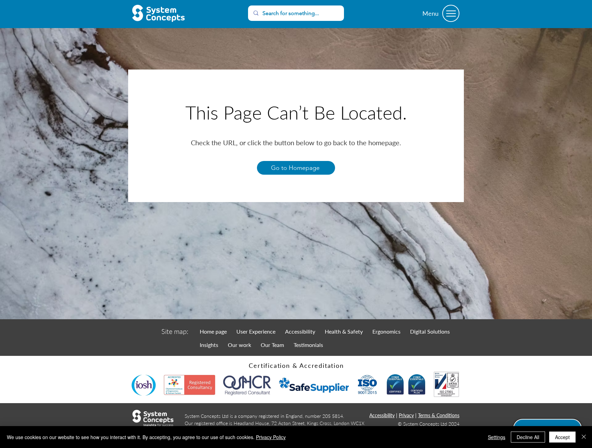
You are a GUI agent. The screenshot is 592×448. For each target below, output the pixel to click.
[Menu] (450, 13)
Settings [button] (496, 437)
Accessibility (382, 415)
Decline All (528, 437)
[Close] (584, 437)
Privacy (406, 415)
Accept (562, 437)
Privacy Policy (271, 437)
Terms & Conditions (438, 415)
